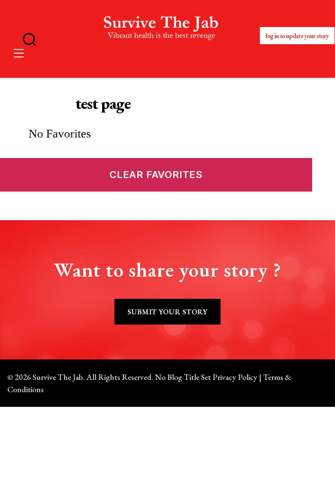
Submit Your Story (167, 311)
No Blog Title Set (183, 377)
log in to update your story (297, 36)
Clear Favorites (156, 175)
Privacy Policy (234, 377)
